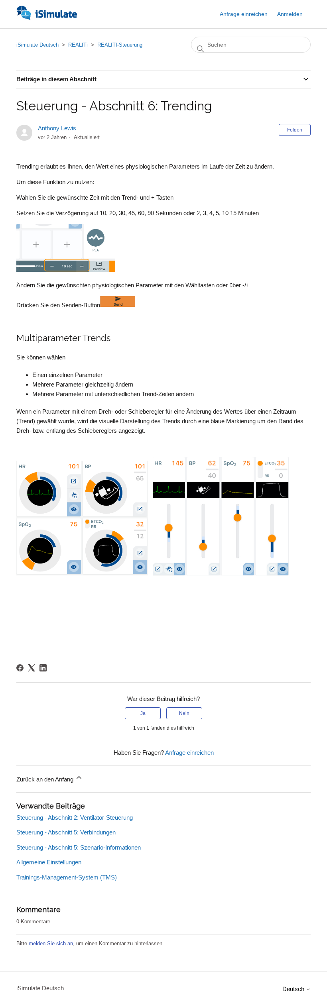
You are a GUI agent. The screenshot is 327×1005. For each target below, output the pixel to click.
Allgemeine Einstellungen (48, 862)
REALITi (78, 45)
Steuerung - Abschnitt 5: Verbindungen (66, 832)
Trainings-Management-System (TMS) (66, 877)
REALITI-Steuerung (119, 45)
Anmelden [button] (290, 14)
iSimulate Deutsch (37, 45)
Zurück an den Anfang (45, 779)
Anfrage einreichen (244, 14)
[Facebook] (20, 667)
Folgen (294, 130)
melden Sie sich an (51, 943)
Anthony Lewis (57, 128)
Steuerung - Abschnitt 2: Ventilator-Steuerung (74, 817)
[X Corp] (31, 667)
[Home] (46, 18)
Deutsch (294, 988)
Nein (184, 713)
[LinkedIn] (43, 667)
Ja (143, 713)
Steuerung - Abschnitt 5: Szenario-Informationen (78, 847)
